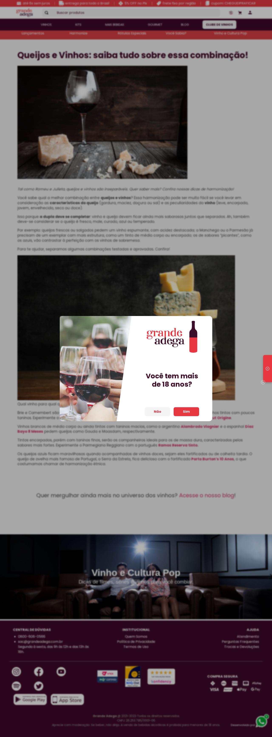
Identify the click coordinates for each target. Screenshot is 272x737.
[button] (267, 368)
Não (157, 411)
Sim (186, 411)
